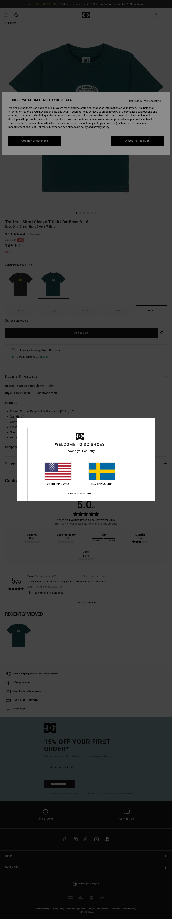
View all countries (79, 493)
